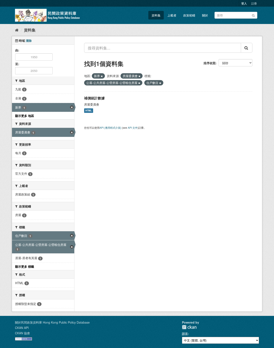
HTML (88, 110)
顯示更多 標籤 (24, 266)
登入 (244, 3)
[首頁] (17, 30)
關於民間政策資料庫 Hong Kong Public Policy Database (52, 322)
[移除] (102, 76)
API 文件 (133, 127)
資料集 (156, 15)
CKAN (189, 327)
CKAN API (22, 328)
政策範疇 (189, 15)
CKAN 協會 (22, 333)
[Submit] (253, 15)
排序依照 (210, 63)
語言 (185, 334)
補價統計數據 (94, 98)
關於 (205, 15)
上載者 (171, 15)
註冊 (254, 3)
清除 (29, 40)
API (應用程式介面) (110, 127)
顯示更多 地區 (24, 116)
